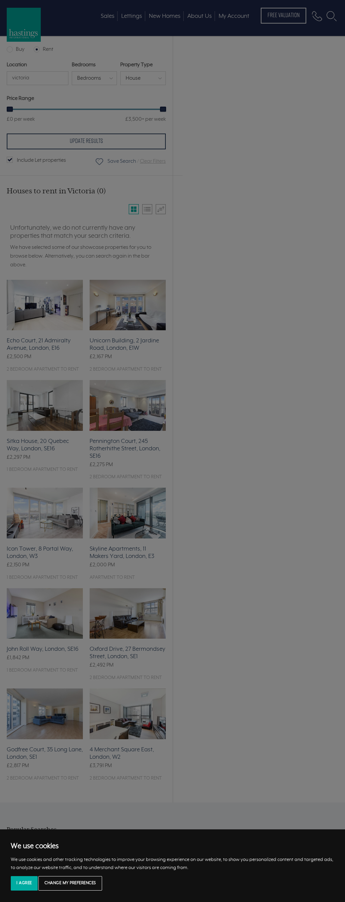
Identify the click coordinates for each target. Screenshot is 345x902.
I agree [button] (24, 883)
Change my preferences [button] (70, 883)
